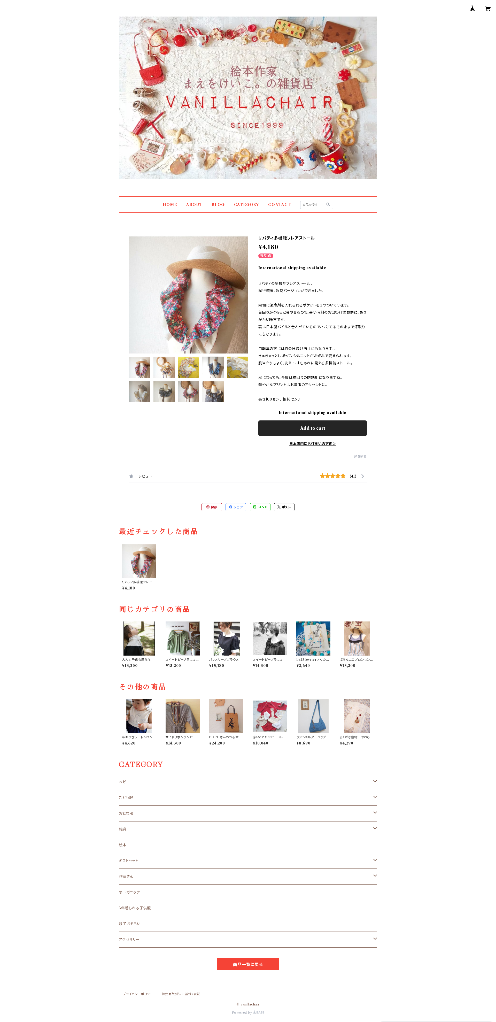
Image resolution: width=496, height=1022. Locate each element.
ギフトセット (128, 860)
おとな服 (126, 813)
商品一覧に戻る (248, 964)
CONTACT (279, 204)
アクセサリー (129, 939)
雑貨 (123, 829)
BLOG (218, 204)
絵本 (123, 845)
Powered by (242, 1013)
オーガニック (129, 892)
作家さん (126, 876)
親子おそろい (130, 923)
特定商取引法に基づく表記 (181, 994)
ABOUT (194, 204)
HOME (170, 204)
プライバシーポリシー (138, 994)
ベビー (124, 782)
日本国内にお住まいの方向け (312, 443)
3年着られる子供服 (135, 908)
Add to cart (312, 428)
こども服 (126, 797)
